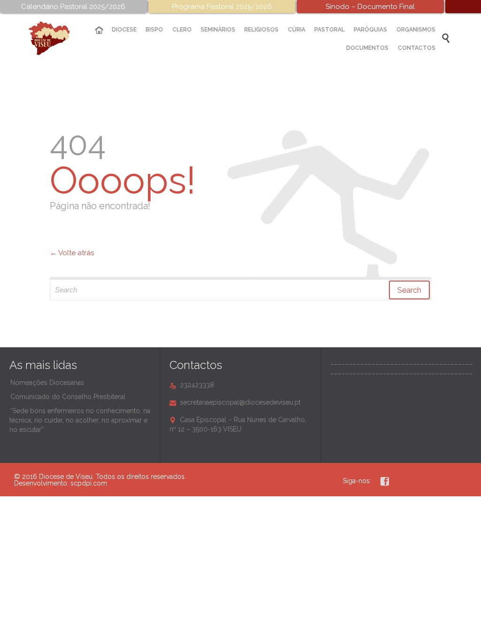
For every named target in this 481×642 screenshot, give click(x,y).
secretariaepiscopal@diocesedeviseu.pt (235, 402)
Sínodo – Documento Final (370, 6)
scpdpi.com (88, 483)
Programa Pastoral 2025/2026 (222, 6)
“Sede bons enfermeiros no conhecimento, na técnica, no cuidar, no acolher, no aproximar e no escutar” (79, 420)
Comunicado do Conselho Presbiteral (67, 396)
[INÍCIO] (99, 30)
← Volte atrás (72, 253)
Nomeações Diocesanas (47, 382)
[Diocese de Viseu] (56, 38)
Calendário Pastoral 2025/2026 (73, 6)
